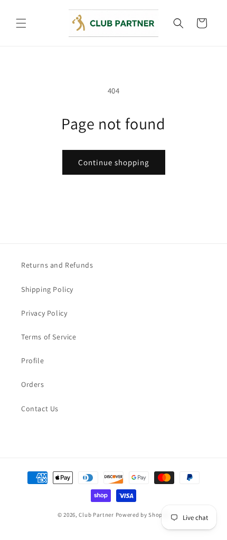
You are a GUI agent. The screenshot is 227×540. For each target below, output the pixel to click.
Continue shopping (113, 162)
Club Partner (96, 514)
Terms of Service (49, 337)
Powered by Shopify (143, 514)
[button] (21, 23)
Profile (32, 360)
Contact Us (40, 408)
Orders (32, 384)
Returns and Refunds (57, 265)
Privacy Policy (44, 313)
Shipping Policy (47, 289)
